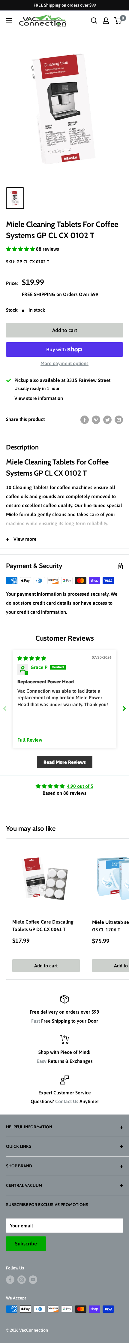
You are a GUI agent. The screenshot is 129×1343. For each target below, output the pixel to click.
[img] (31, 658)
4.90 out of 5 (80, 786)
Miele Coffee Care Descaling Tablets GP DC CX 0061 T (43, 925)
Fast (35, 1021)
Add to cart (64, 330)
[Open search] (94, 20)
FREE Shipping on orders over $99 (65, 5)
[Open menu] (9, 20)
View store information (38, 398)
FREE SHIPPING (39, 294)
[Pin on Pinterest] (96, 419)
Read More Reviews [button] (65, 762)
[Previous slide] (5, 708)
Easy (41, 1061)
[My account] (106, 20)
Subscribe (26, 1244)
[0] (118, 20)
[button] (21, 249)
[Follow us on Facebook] (10, 1279)
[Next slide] (124, 708)
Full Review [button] (29, 740)
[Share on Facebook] (84, 419)
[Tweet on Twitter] (107, 419)
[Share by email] (119, 419)
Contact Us (66, 1101)
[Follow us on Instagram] (21, 1279)
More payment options (64, 363)
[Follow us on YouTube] (33, 1279)
